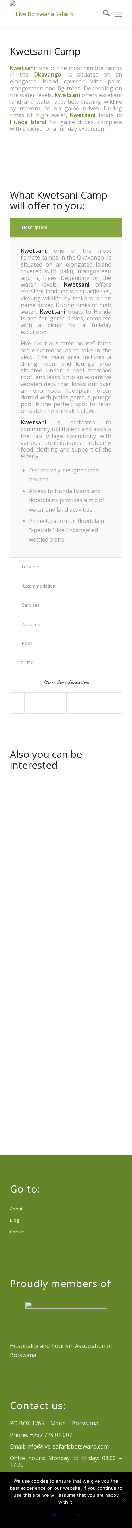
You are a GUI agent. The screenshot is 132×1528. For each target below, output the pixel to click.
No (78, 1514)
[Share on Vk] (87, 703)
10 (74, 175)
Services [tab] (31, 605)
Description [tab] (35, 227)
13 (91, 175)
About (16, 1209)
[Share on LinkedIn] (59, 703)
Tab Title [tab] (24, 662)
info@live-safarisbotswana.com (67, 1446)
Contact (18, 1231)
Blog (14, 1220)
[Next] (106, 160)
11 (80, 175)
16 (108, 175)
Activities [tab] (31, 624)
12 (85, 175)
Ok (53, 1514)
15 (102, 175)
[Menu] (118, 14)
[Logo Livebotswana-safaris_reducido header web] (55, 14)
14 (97, 175)
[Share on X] (31, 703)
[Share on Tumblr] (73, 703)
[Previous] (25, 160)
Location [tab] (30, 566)
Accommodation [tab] (39, 586)
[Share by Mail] (115, 703)
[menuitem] (103, 14)
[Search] (103, 14)
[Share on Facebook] (17, 703)
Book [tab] (27, 643)
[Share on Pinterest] (45, 703)
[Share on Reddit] (101, 703)
